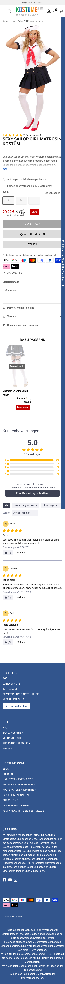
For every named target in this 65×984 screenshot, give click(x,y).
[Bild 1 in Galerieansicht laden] (32, 77)
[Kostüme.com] (29, 11)
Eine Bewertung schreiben (32, 493)
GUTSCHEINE (10, 800)
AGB (5, 678)
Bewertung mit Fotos (25, 505)
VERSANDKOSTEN (13, 738)
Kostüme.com (16, 916)
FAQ (5, 727)
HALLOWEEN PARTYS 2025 (18, 779)
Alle (6, 505)
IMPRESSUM (10, 688)
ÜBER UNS (8, 774)
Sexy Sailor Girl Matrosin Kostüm (28, 21)
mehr (5, 168)
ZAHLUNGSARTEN (13, 732)
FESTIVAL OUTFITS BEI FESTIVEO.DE (23, 810)
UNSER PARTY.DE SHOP (16, 805)
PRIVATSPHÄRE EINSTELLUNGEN (22, 694)
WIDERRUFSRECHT (13, 699)
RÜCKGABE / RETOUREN (16, 743)
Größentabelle (52, 192)
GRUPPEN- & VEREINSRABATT (20, 784)
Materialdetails (11, 281)
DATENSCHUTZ (11, 683)
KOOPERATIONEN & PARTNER (19, 789)
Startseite (7, 21)
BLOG (6, 768)
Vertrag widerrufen (16, 706)
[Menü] (3, 11)
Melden (21, 552)
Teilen (32, 244)
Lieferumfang (10, 290)
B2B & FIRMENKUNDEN (16, 795)
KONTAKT (8, 748)
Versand (11, 316)
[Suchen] (11, 11)
